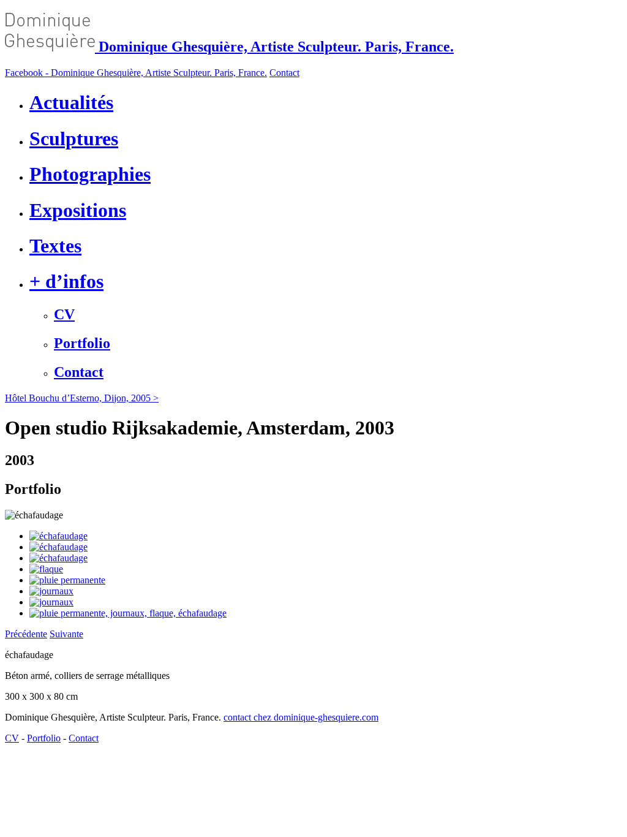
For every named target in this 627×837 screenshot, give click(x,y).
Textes (55, 246)
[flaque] (46, 569)
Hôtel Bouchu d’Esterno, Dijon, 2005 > (82, 398)
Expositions (77, 210)
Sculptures (73, 138)
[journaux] (51, 591)
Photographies (90, 174)
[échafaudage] (58, 536)
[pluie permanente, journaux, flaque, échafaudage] (128, 613)
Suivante (66, 634)
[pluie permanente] (67, 580)
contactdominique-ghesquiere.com (300, 717)
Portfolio (82, 343)
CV (64, 314)
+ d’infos (66, 281)
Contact (284, 72)
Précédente (26, 634)
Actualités (71, 102)
